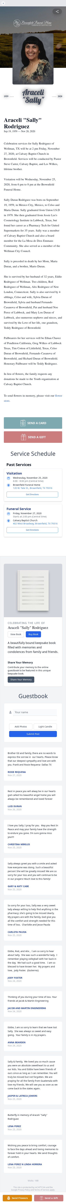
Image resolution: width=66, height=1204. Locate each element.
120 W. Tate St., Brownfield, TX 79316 (32, 488)
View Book (15, 634)
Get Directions (32, 494)
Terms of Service (41, 1189)
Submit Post (33, 733)
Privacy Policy (24, 1189)
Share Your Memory (21, 679)
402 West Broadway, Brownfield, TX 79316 (35, 523)
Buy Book (33, 634)
